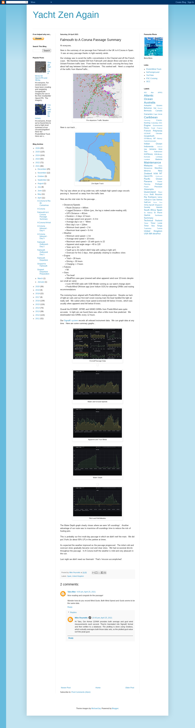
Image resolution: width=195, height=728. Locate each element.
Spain (69, 576)
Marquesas (148, 168)
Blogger (115, 708)
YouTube (150, 75)
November (42, 173)
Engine (147, 125)
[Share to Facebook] (102, 572)
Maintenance (152, 162)
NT (160, 173)
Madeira (158, 159)
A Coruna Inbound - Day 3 (42, 236)
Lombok (147, 159)
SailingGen (148, 200)
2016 (37, 301)
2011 (37, 319)
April (40, 198)
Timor (146, 223)
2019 (37, 290)
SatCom (147, 202)
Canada (159, 111)
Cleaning (147, 120)
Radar (146, 194)
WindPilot (157, 234)
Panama (148, 181)
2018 (37, 293)
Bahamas (148, 108)
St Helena (148, 213)
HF (154, 138)
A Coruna (41, 209)
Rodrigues (152, 197)
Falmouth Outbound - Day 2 (43, 244)
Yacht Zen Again (66, 15)
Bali (155, 108)
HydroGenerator (150, 141)
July (39, 187)
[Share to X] (99, 572)
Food (153, 128)
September (42, 180)
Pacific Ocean (153, 179)
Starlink (147, 215)
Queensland (150, 192)
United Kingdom (78, 576)
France (159, 128)
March (40, 278)
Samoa (159, 200)
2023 (37, 159)
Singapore (158, 205)
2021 (37, 166)
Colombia (154, 123)
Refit (152, 194)
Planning (147, 184)
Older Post (129, 688)
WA (150, 233)
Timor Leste (156, 223)
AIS (145, 92)
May (40, 194)
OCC (148, 81)
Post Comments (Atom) (80, 692)
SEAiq (146, 205)
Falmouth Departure (42, 259)
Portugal (158, 184)
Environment (157, 125)
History (159, 138)
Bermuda (148, 111)
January (41, 282)
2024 (37, 155)
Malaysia (148, 165)
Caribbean (151, 117)
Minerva (147, 171)
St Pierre (158, 213)
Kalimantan (158, 151)
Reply (69, 607)
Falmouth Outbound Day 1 (42, 252)
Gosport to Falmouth (42, 265)
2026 (37, 148)
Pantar (159, 181)
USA (146, 233)
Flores (146, 128)
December (42, 169)
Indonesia (148, 146)
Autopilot (147, 105)
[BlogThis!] (96, 572)
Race (160, 192)
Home (98, 688)
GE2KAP (147, 133)
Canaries (148, 114)
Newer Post (66, 688)
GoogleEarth (149, 136)
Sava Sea (157, 202)
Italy (145, 149)
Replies (73, 613)
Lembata (159, 157)
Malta (160, 166)
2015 (37, 304)
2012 (37, 315)
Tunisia (159, 228)
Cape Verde (157, 114)
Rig (145, 197)
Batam (160, 108)
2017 (37, 297)
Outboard (159, 176)
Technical (148, 220)
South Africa (150, 210)
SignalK (151, 205)
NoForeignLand (152, 72)
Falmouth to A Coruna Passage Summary (42, 215)
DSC (160, 123)
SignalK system (71, 320)
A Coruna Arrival (44, 222)
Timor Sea (149, 226)
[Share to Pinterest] (104, 572)
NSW (156, 173)
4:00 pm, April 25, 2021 (86, 592)
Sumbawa (158, 215)
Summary (148, 218)
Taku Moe (71, 592)
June (40, 191)
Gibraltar (159, 133)
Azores (159, 105)
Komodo (147, 157)
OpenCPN (148, 176)
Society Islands (153, 207)
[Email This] (93, 572)
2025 (37, 152)
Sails (154, 200)
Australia (149, 102)
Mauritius (158, 168)
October (41, 176)
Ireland (159, 146)
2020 (37, 286)
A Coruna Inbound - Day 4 (42, 228)
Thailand (158, 221)
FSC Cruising (151, 78)
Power (146, 187)
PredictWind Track (153, 69)
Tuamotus (147, 228)
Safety (160, 197)
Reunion (158, 194)
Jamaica (152, 149)
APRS (160, 92)
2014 (37, 308)
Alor (152, 92)
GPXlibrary (148, 138)
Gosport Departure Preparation (43, 272)
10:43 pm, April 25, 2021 (102, 618)
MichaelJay (96, 708)
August (41, 183)
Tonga (159, 226)
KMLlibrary (158, 154)
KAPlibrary (148, 154)
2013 (37, 311)
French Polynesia (153, 130)
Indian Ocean (153, 143)
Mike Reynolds (81, 618)
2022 (37, 163)
